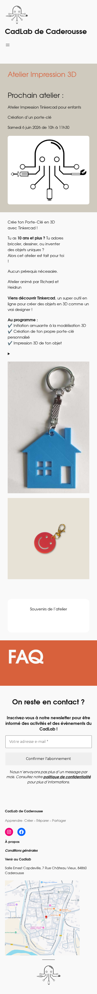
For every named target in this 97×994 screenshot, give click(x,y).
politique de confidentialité (67, 777)
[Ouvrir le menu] (7, 45)
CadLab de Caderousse (46, 32)
